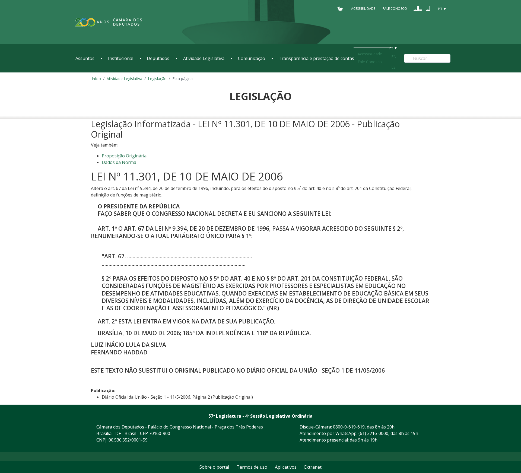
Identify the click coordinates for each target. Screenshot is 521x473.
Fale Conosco (395, 8)
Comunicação (251, 58)
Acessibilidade (363, 8)
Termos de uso (252, 467)
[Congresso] (417, 8)
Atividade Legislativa (203, 58)
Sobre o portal (214, 467)
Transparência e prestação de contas (316, 58)
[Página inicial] (109, 22)
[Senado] (428, 8)
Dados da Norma (119, 162)
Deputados (158, 58)
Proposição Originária (124, 156)
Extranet (313, 467)
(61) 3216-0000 (373, 433)
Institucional (120, 58)
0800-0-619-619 (349, 427)
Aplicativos (286, 467)
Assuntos (84, 58)
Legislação (157, 78)
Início (96, 78)
